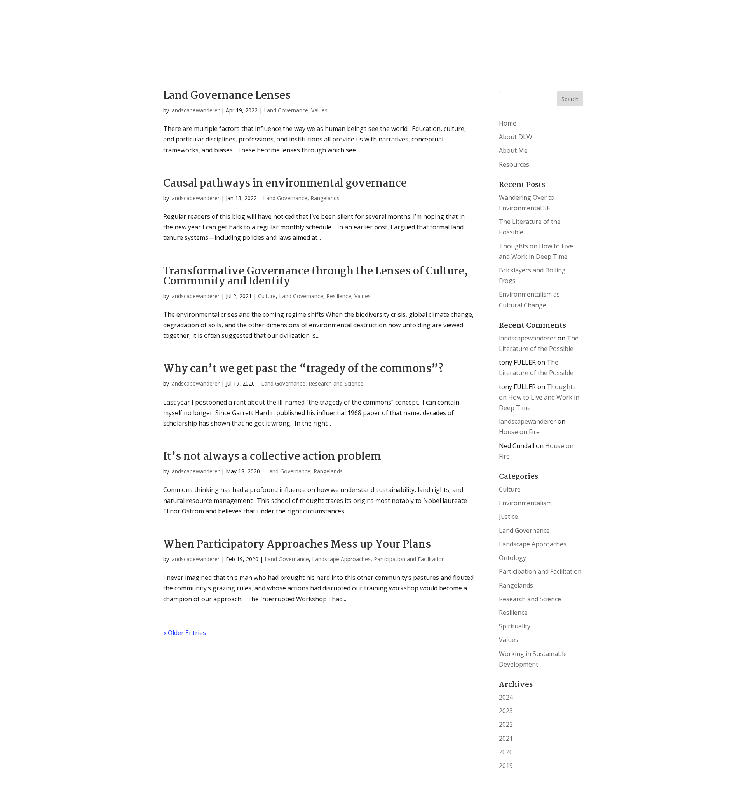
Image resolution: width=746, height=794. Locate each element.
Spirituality (514, 626)
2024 (506, 697)
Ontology (512, 557)
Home (507, 123)
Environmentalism (525, 503)
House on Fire (519, 432)
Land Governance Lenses (227, 96)
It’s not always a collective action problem (272, 457)
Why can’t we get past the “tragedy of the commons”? (303, 369)
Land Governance (286, 110)
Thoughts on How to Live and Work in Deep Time (539, 397)
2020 (506, 752)
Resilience (338, 296)
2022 (506, 724)
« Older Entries (184, 632)
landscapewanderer (195, 110)
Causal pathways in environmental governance (285, 183)
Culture (267, 296)
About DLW (515, 137)
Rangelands (325, 198)
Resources (514, 164)
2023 (506, 711)
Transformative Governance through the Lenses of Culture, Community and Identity (315, 276)
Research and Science (336, 383)
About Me (513, 150)
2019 (506, 765)
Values (319, 110)
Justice (508, 516)
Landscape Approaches (341, 559)
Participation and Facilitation (409, 559)
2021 (506, 738)
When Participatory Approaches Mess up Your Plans (297, 544)
